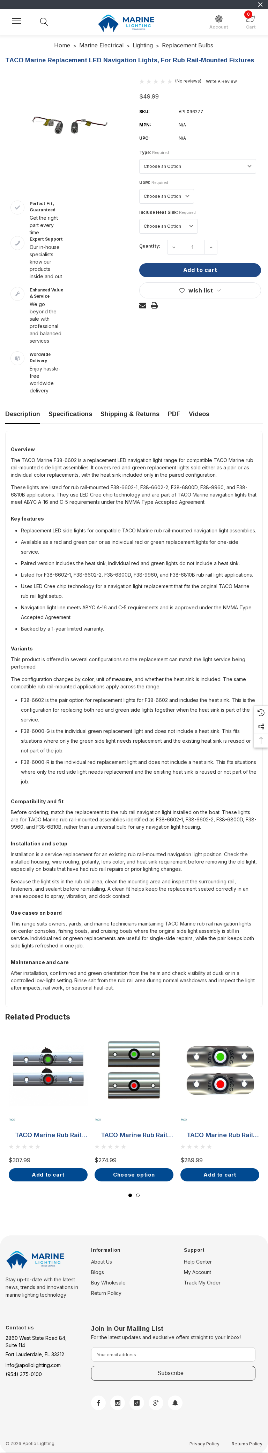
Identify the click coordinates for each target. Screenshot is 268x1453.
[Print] (154, 305)
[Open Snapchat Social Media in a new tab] (175, 1403)
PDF (174, 414)
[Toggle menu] (17, 21)
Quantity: (149, 246)
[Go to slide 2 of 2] (138, 1195)
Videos (199, 414)
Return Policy (106, 1293)
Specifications (70, 414)
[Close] (260, 4)
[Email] (142, 305)
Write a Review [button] (221, 81)
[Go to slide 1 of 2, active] (130, 1195)
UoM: (153, 182)
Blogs (97, 1272)
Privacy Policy (204, 1443)
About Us (101, 1262)
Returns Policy (247, 1443)
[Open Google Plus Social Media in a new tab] (156, 1403)
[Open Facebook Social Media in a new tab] (98, 1403)
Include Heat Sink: (167, 212)
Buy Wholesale (108, 1283)
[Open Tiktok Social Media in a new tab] (136, 1403)
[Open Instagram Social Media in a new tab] (117, 1403)
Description (22, 414)
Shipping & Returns (129, 414)
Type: (154, 152)
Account (218, 27)
